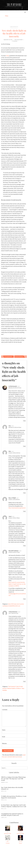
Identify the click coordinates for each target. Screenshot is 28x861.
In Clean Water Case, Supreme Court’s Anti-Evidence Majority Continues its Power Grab (13, 805)
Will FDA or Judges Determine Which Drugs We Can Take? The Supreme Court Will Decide (13, 778)
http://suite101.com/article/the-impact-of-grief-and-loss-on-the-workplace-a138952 (17, 584)
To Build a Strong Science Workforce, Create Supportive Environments (13, 797)
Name (3, 730)
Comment (4, 709)
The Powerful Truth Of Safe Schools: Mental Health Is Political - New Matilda (13, 688)
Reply (24, 420)
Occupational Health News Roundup (9, 356)
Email (3, 736)
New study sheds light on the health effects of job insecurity (14, 33)
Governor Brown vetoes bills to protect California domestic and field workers (21, 356)
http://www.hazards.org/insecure (17, 508)
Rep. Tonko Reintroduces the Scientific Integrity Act (12, 788)
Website (4, 743)
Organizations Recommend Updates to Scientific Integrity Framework (12, 814)
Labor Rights (14, 26)
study (7, 55)
